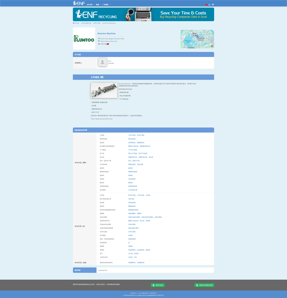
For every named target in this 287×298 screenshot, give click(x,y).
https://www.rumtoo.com (108, 41)
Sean (109, 61)
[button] (207, 4)
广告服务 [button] (106, 4)
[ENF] (79, 3)
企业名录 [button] (90, 4)
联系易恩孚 (153, 293)
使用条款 (133, 293)
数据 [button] (97, 4)
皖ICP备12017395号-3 (156, 295)
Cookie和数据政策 (142, 293)
